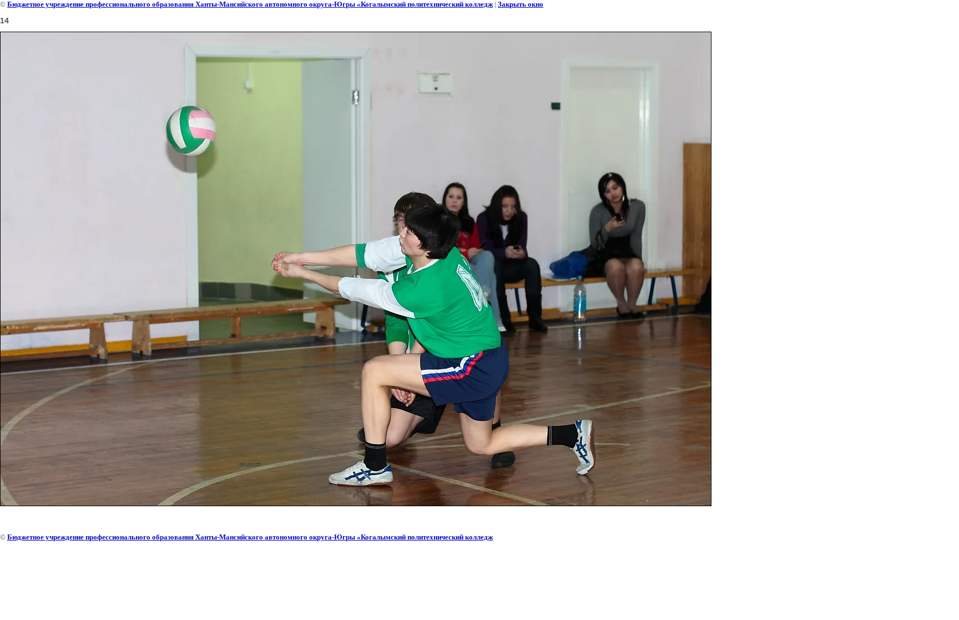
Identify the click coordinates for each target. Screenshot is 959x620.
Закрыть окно (520, 4)
